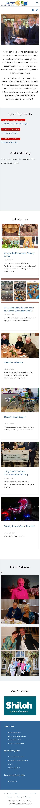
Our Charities (8, 794)
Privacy (19, 797)
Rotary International (14, 732)
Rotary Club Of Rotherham (16, 743)
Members (27, 797)
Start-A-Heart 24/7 (14, 768)
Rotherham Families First (16, 757)
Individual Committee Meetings (14, 123)
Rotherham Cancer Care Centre (18, 760)
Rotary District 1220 (14, 740)
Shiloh (10, 764)
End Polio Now (12, 781)
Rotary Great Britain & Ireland (17, 736)
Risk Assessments (21, 794)
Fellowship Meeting (9, 133)
